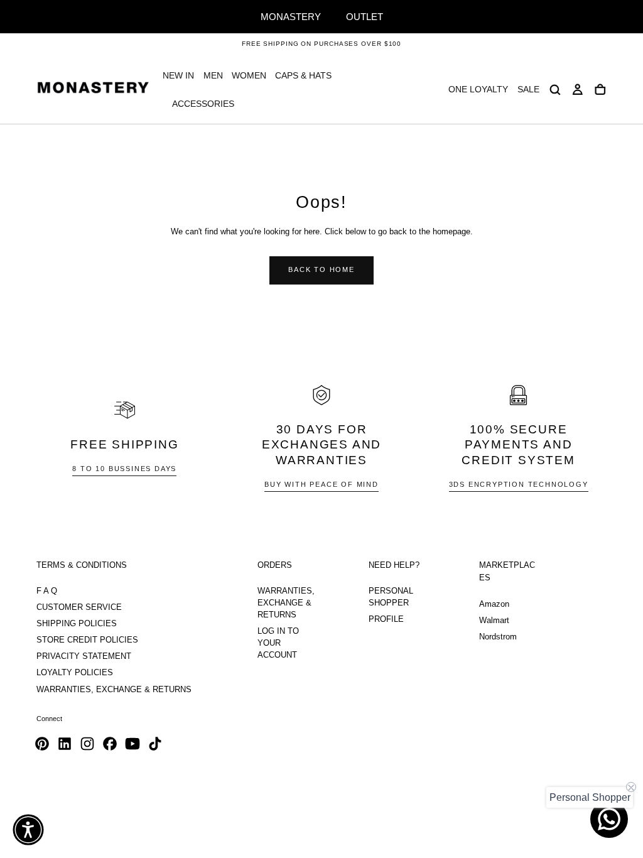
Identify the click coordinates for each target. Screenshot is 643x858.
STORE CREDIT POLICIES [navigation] (87, 640)
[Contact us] (609, 819)
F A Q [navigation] (46, 591)
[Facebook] (110, 743)
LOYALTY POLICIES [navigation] (74, 672)
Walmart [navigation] (494, 620)
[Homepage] (92, 90)
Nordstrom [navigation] (498, 637)
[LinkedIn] (64, 743)
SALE (528, 89)
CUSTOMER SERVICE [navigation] (79, 607)
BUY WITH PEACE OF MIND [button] (321, 484)
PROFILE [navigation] (386, 619)
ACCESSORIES (203, 104)
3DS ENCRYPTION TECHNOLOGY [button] (518, 484)
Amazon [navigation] (494, 604)
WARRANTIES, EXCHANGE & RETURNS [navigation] (114, 689)
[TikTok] (155, 743)
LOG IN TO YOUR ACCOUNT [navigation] (278, 643)
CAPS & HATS (303, 75)
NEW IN (178, 75)
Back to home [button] (321, 269)
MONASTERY (291, 16)
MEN (213, 75)
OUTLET (364, 16)
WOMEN (249, 75)
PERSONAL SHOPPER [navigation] (391, 597)
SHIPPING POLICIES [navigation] (76, 623)
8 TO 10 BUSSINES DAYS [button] (124, 468)
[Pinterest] (42, 743)
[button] (555, 90)
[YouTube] (132, 743)
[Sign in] (578, 90)
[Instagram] (87, 743)
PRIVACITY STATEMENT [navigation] (83, 656)
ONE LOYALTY (478, 89)
